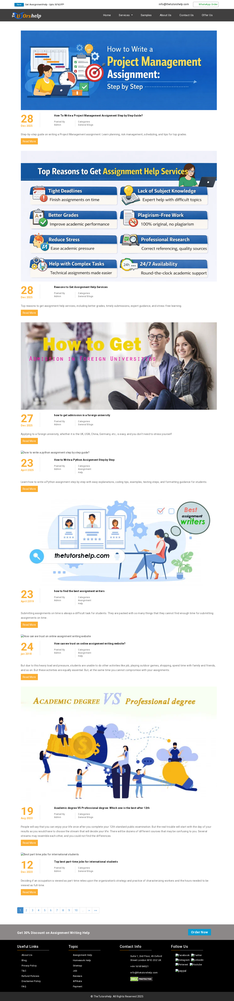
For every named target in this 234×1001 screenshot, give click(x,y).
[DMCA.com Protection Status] (141, 979)
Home (107, 15)
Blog (24, 960)
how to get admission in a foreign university (82, 415)
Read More (29, 141)
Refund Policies (30, 976)
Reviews (77, 976)
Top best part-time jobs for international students (86, 861)
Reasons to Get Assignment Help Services (81, 287)
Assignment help (82, 955)
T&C (24, 970)
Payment (77, 986)
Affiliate (77, 981)
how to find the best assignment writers (79, 591)
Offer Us (207, 15)
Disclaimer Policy (31, 981)
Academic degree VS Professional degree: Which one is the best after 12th (102, 807)
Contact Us (187, 15)
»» (95, 910)
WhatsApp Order (208, 4)
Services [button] (125, 15)
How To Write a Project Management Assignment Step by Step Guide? (98, 115)
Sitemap (77, 965)
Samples (146, 15)
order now (199, 932)
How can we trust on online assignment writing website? (90, 643)
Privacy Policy (29, 965)
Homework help (82, 960)
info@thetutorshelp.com (174, 4)
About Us (165, 15)
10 (76, 910)
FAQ (24, 986)
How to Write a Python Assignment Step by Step (84, 459)
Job (75, 970)
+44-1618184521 (139, 966)
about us (27, 955)
